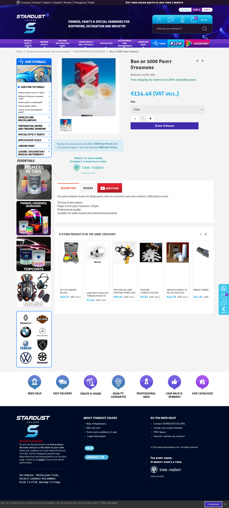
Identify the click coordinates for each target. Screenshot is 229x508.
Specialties (106, 43)
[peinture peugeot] (42, 345)
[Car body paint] (33, 217)
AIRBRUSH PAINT (143, 43)
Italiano (47, 2)
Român (68, 2)
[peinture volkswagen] (26, 358)
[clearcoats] (33, 253)
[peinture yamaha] (26, 345)
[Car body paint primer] (34, 181)
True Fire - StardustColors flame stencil (149, 292)
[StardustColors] (31, 24)
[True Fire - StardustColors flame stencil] (151, 264)
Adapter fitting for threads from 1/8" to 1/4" (97, 296)
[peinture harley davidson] (42, 319)
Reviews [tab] (88, 188)
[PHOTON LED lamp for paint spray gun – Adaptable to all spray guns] (124, 264)
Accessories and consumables (125, 43)
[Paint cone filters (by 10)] (197, 60)
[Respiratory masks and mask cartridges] (33, 289)
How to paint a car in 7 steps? (31, 92)
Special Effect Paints (28, 43)
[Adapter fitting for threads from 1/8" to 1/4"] (97, 265)
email (41, 459)
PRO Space (160, 432)
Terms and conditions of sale (102, 432)
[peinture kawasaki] (42, 358)
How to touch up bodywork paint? (30, 111)
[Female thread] (204, 264)
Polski (91, 2)
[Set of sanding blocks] (71, 264)
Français (25, 2)
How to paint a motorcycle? (30, 102)
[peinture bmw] (26, 332)
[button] (200, 234)
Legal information (96, 436)
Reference (136, 74)
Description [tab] (68, 188)
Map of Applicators (96, 423)
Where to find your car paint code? (30, 97)
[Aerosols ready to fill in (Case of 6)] (177, 264)
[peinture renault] (26, 319)
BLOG (172, 43)
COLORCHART (193, 43)
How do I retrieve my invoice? (169, 436)
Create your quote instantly (168, 427)
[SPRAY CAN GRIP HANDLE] (202, 60)
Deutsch (36, 2)
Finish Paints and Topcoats (86, 43)
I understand (213, 504)
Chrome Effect (44, 43)
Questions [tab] (112, 188)
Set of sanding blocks (68, 291)
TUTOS (156, 43)
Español (57, 2)
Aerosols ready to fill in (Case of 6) (177, 291)
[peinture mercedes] (42, 332)
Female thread (201, 289)
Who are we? (94, 427)
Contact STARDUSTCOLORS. (169, 423)
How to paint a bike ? (27, 106)
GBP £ (207, 9)
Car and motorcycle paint (63, 43)
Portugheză (80, 2)
